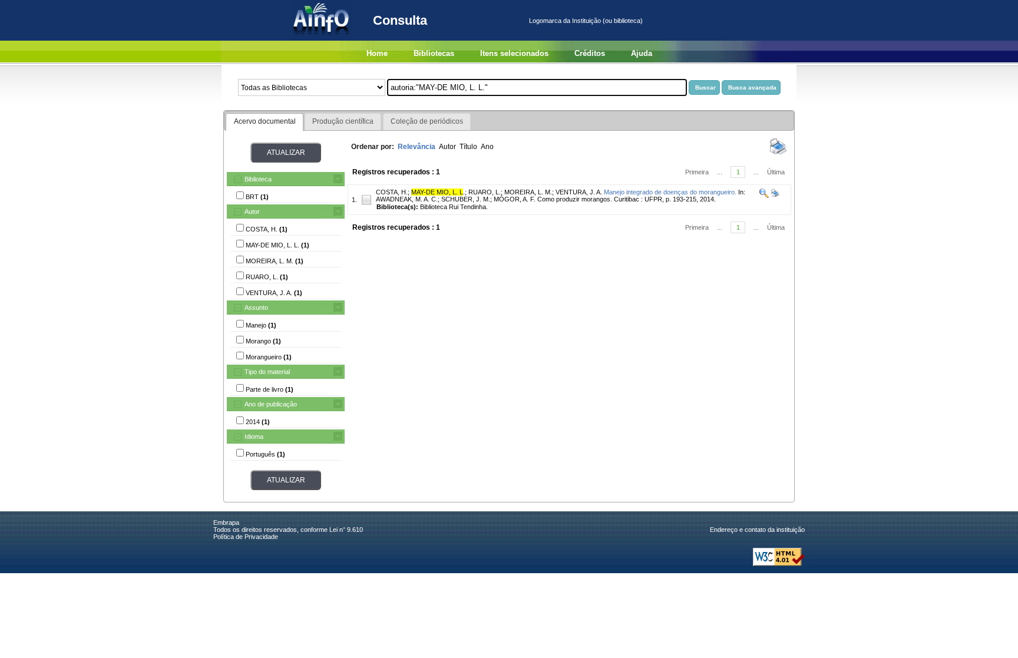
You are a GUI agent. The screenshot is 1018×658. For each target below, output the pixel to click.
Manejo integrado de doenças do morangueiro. (670, 192)
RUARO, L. (484, 192)
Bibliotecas (434, 53)
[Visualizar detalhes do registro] (764, 195)
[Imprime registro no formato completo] (774, 195)
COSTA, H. (392, 192)
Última (776, 172)
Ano (487, 147)
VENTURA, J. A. (579, 192)
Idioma (253, 436)
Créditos (589, 53)
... (719, 172)
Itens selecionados (514, 53)
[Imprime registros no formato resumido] (778, 154)
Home (377, 53)
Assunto (256, 307)
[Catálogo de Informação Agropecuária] (322, 38)
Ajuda (641, 53)
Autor (252, 211)
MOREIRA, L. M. (528, 192)
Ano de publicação (270, 404)
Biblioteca (258, 179)
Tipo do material (267, 371)
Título (468, 147)
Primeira (697, 172)
